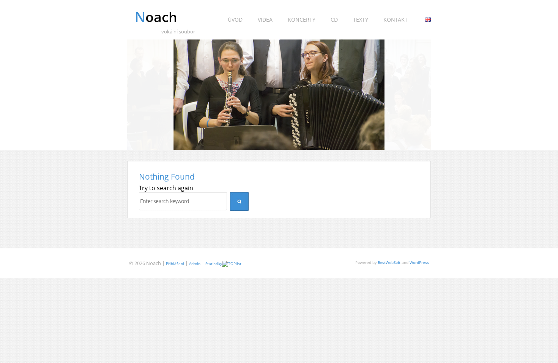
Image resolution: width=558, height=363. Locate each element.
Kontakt (395, 19)
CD (334, 19)
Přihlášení (175, 263)
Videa (265, 19)
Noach (156, 17)
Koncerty (301, 19)
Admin (194, 263)
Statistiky (213, 263)
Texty (360, 19)
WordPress (419, 262)
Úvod (235, 19)
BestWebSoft (389, 262)
